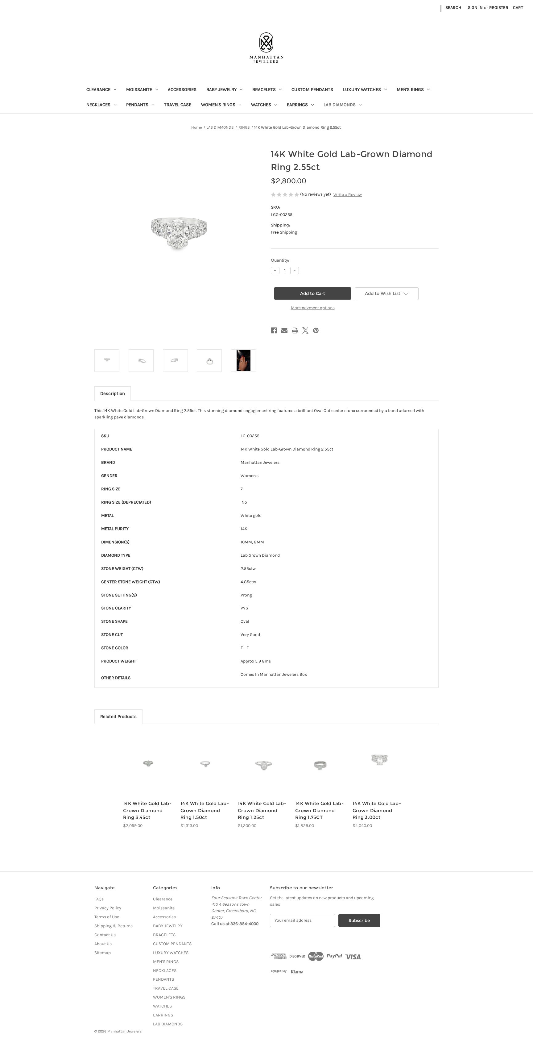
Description (112, 393)
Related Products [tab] (118, 716)
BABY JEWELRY (221, 89)
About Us (103, 943)
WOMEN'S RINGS (218, 104)
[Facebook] (274, 330)
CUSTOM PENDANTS (312, 89)
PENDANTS (137, 104)
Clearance (98, 89)
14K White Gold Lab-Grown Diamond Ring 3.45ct (147, 810)
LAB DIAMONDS (340, 104)
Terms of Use (106, 917)
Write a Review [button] (347, 194)
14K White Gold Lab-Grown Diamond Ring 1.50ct (204, 810)
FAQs (99, 899)
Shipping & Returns (113, 926)
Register (498, 7)
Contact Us (105, 934)
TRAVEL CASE (177, 104)
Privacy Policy (107, 908)
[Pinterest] (316, 330)
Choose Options (148, 769)
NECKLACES (98, 104)
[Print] (295, 330)
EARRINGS (297, 104)
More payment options (313, 307)
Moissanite (139, 89)
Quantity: (280, 260)
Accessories (182, 89)
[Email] (284, 330)
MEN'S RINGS (410, 89)
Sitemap (102, 952)
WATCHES (261, 104)
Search (453, 7)
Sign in (475, 7)
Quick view (143, 758)
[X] (305, 330)
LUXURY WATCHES (362, 89)
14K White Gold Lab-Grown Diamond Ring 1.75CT (319, 810)
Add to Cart (263, 769)
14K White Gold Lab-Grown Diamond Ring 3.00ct (377, 810)
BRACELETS (264, 89)
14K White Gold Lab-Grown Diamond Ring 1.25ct (262, 810)
